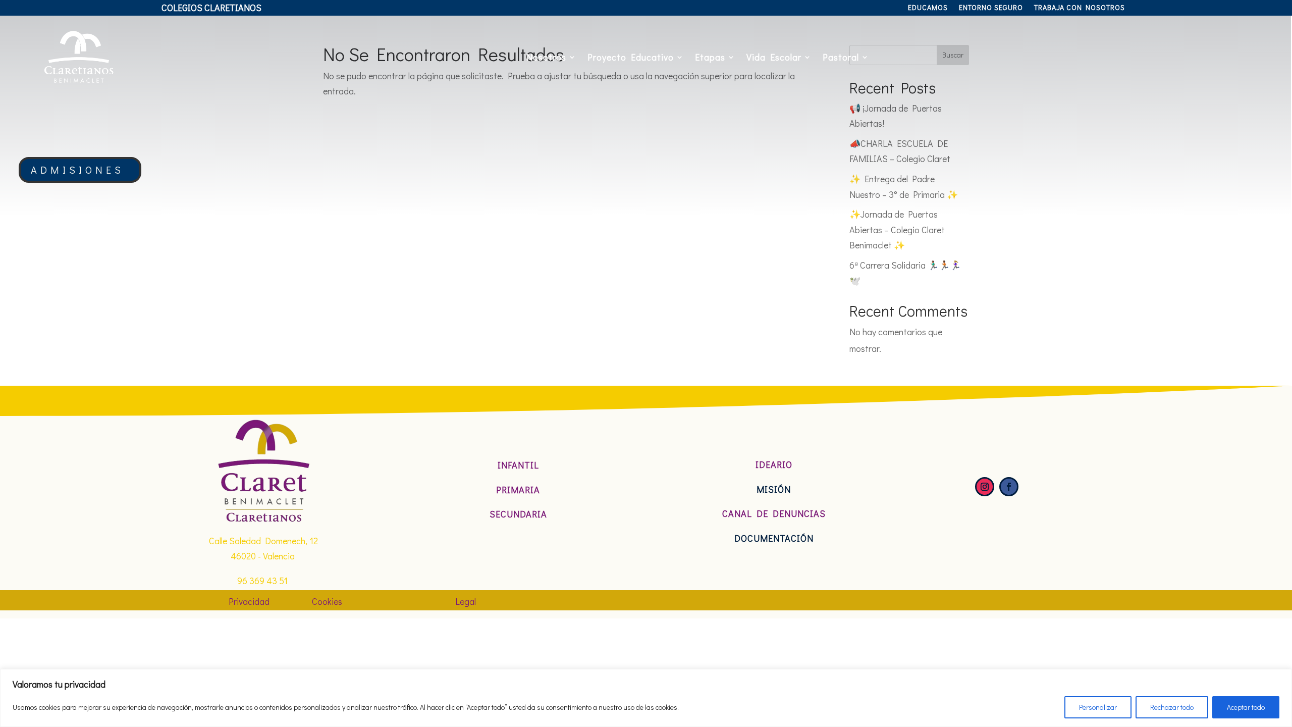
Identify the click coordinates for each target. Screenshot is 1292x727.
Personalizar (1098, 707)
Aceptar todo (1246, 707)
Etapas (710, 57)
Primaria (518, 490)
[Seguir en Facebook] (1008, 486)
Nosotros (546, 57)
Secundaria (518, 514)
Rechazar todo (1172, 707)
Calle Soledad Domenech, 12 (263, 541)
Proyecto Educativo (630, 57)
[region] (646, 698)
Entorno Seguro (991, 8)
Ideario (774, 464)
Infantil (518, 465)
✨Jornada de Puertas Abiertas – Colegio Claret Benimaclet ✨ (897, 229)
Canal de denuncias (774, 513)
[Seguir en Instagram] (984, 486)
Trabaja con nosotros (1079, 8)
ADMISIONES (77, 169)
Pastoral (841, 57)
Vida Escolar (773, 57)
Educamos (928, 8)
